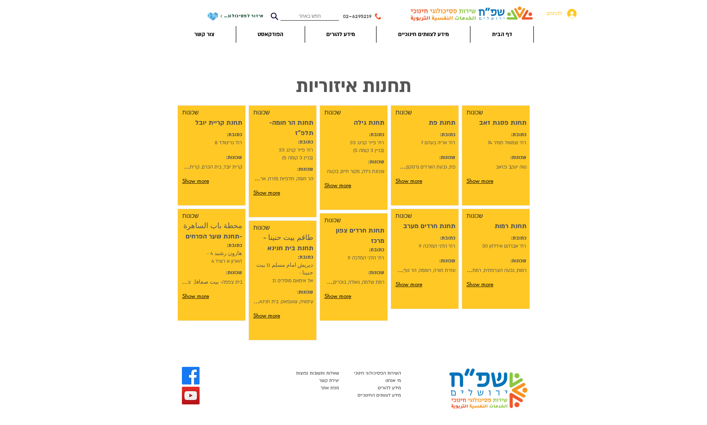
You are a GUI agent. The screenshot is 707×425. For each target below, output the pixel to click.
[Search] (274, 16)
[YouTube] (191, 395)
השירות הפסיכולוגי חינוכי (377, 373)
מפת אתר (330, 388)
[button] (487, 112)
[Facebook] (191, 376)
